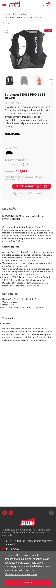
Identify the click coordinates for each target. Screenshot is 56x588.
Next (51, 82)
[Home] (15, 4)
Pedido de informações (30, 193)
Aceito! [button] (28, 582)
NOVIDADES (20, 14)
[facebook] (4, 512)
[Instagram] (11, 512)
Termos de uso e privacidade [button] (21, 574)
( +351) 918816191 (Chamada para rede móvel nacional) (29, 542)
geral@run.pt (12, 548)
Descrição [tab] (9, 208)
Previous (51, 78)
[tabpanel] (28, 49)
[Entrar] (52, 4)
